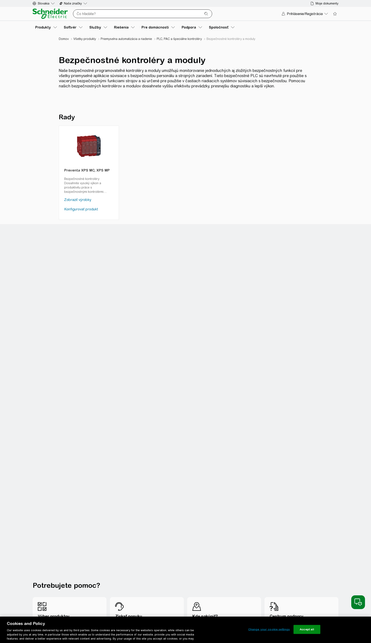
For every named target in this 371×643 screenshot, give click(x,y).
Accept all (307, 629)
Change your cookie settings (269, 629)
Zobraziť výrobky (77, 200)
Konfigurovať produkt (81, 209)
